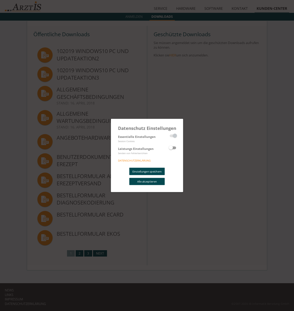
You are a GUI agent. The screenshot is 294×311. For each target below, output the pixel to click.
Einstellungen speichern (147, 171)
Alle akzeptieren (147, 181)
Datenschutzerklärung (134, 160)
